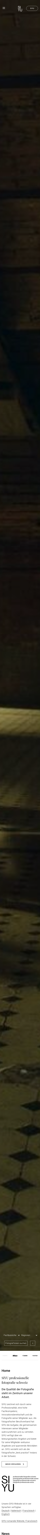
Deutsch (6, 1510)
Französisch (29, 1510)
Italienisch (16, 1510)
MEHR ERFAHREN (13, 1464)
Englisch (6, 1514)
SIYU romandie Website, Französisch (19, 1521)
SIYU (32, 8)
